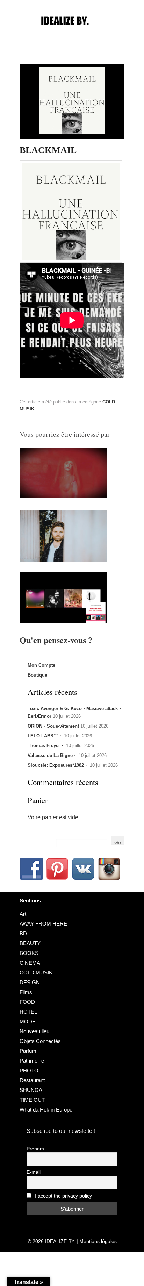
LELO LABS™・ (45, 735)
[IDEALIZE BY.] (72, 34)
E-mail (34, 1172)
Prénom (35, 1148)
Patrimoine (32, 1061)
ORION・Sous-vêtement (53, 726)
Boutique (37, 675)
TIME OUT (32, 1100)
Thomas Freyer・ (46, 745)
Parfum (28, 1051)
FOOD (27, 1002)
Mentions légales (98, 1241)
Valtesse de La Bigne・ (52, 755)
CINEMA (30, 963)
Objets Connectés (40, 1041)
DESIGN (30, 982)
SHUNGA (31, 1090)
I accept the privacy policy (63, 1196)
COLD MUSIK (36, 973)
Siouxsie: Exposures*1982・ (58, 765)
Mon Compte (41, 665)
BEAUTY (30, 943)
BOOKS (29, 953)
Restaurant (32, 1080)
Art (23, 914)
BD (23, 933)
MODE (28, 1021)
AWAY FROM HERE (43, 924)
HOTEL (28, 1012)
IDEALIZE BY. (60, 1241)
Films (26, 992)
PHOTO (29, 1070)
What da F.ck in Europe (46, 1110)
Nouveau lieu (34, 1031)
